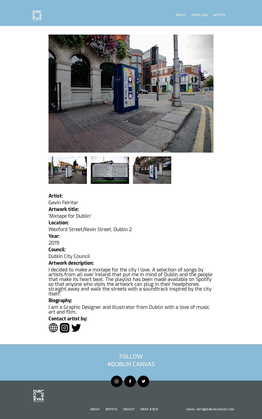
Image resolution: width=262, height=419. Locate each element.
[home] (37, 16)
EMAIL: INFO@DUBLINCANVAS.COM (210, 409)
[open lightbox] (131, 94)
